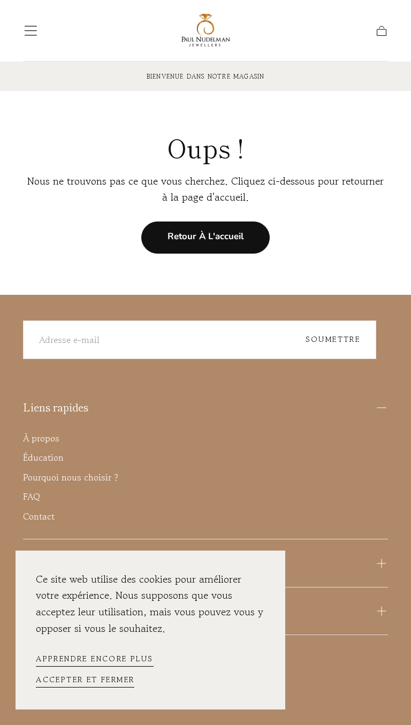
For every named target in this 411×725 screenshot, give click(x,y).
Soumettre (333, 339)
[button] (31, 31)
